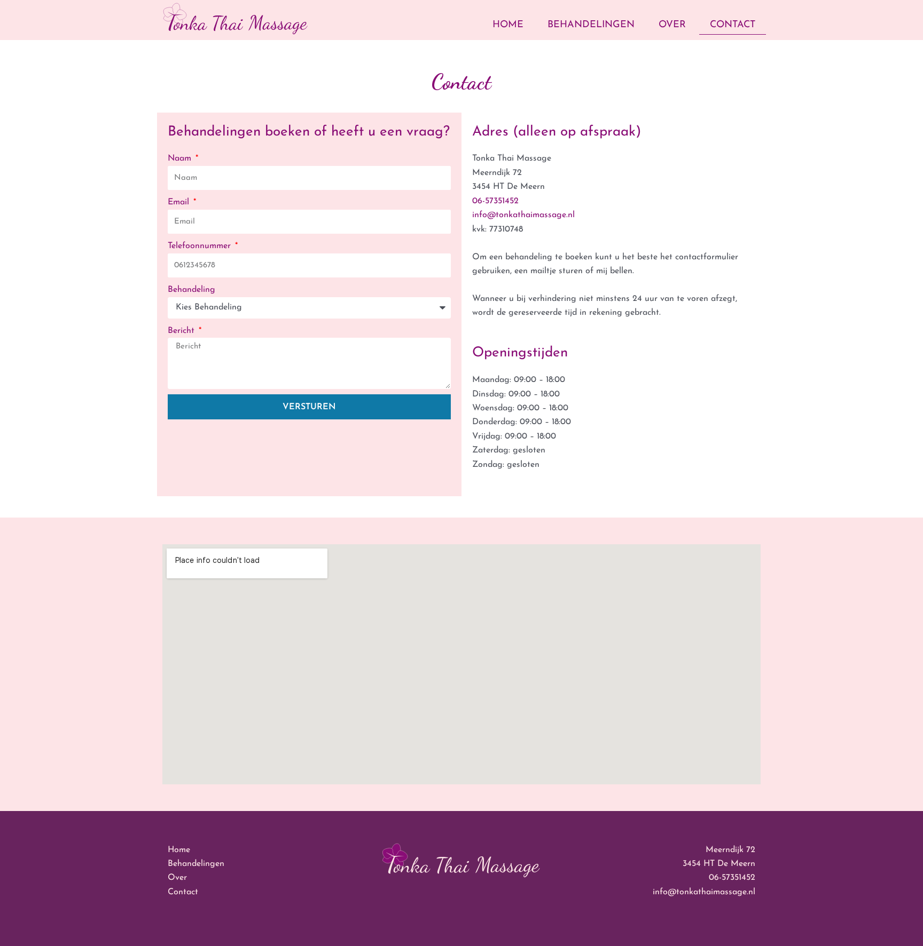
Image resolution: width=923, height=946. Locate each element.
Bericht (182, 331)
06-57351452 (495, 201)
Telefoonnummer (200, 246)
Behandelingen (591, 25)
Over (672, 25)
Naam (181, 158)
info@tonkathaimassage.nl (523, 215)
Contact (732, 25)
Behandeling (191, 289)
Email (180, 202)
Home (507, 25)
